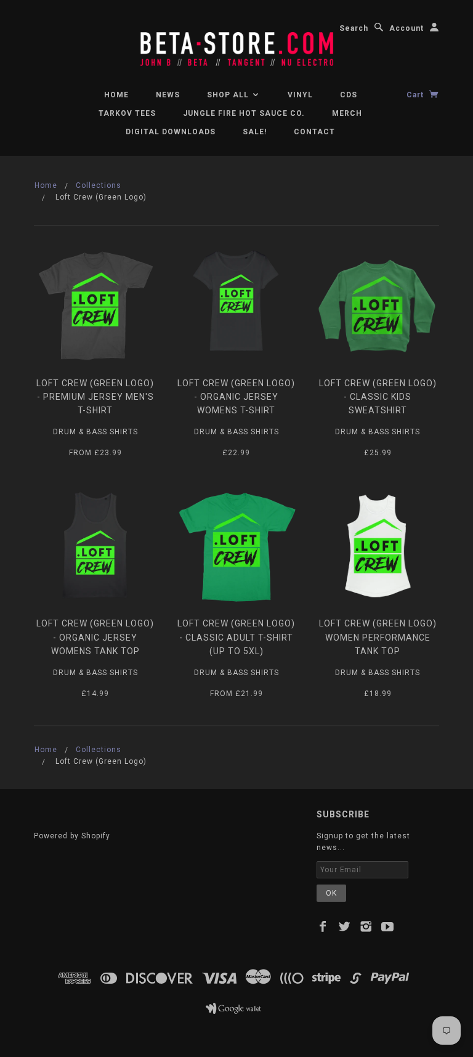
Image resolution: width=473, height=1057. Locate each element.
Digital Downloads (171, 132)
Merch (347, 113)
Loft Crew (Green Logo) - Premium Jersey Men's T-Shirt (95, 397)
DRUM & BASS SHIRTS (95, 431)
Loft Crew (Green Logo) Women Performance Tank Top (378, 637)
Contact (314, 132)
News (168, 95)
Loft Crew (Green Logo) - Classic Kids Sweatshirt (378, 397)
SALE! (255, 132)
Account (406, 28)
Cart (416, 95)
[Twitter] (344, 926)
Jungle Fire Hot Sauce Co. (244, 113)
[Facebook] (323, 926)
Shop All (229, 95)
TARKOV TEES (127, 113)
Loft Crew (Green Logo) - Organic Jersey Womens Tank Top (95, 637)
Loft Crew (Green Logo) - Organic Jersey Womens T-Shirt (236, 397)
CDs (348, 95)
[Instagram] (366, 926)
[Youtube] (387, 926)
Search (353, 28)
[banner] (236, 43)
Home (116, 95)
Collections (98, 185)
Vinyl (300, 95)
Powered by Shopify (72, 836)
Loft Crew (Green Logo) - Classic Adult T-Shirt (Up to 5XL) (236, 637)
